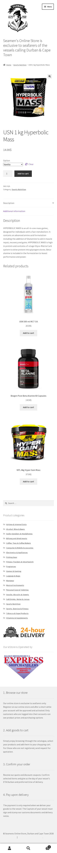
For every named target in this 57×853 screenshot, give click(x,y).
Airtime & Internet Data (16, 524)
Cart (44, 846)
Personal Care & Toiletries (17, 590)
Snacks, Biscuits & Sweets (17, 594)
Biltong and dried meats (16, 538)
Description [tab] (8, 203)
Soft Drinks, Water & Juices (17, 599)
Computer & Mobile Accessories (19, 548)
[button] (49, 76)
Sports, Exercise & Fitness (17, 608)
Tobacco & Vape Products (17, 613)
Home (8, 65)
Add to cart (23, 173)
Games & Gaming (13, 571)
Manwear (10, 580)
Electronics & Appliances (17, 552)
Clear (30, 164)
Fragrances (11, 566)
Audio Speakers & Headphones (19, 533)
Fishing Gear (11, 557)
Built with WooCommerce (30, 837)
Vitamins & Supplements (17, 618)
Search (28, 848)
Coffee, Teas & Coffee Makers (18, 543)
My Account (9, 848)
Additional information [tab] (14, 211)
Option (6, 160)
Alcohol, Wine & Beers (15, 529)
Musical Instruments (15, 585)
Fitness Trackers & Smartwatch (19, 562)
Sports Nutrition (19, 65)
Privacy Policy (9, 837)
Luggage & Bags (13, 576)
